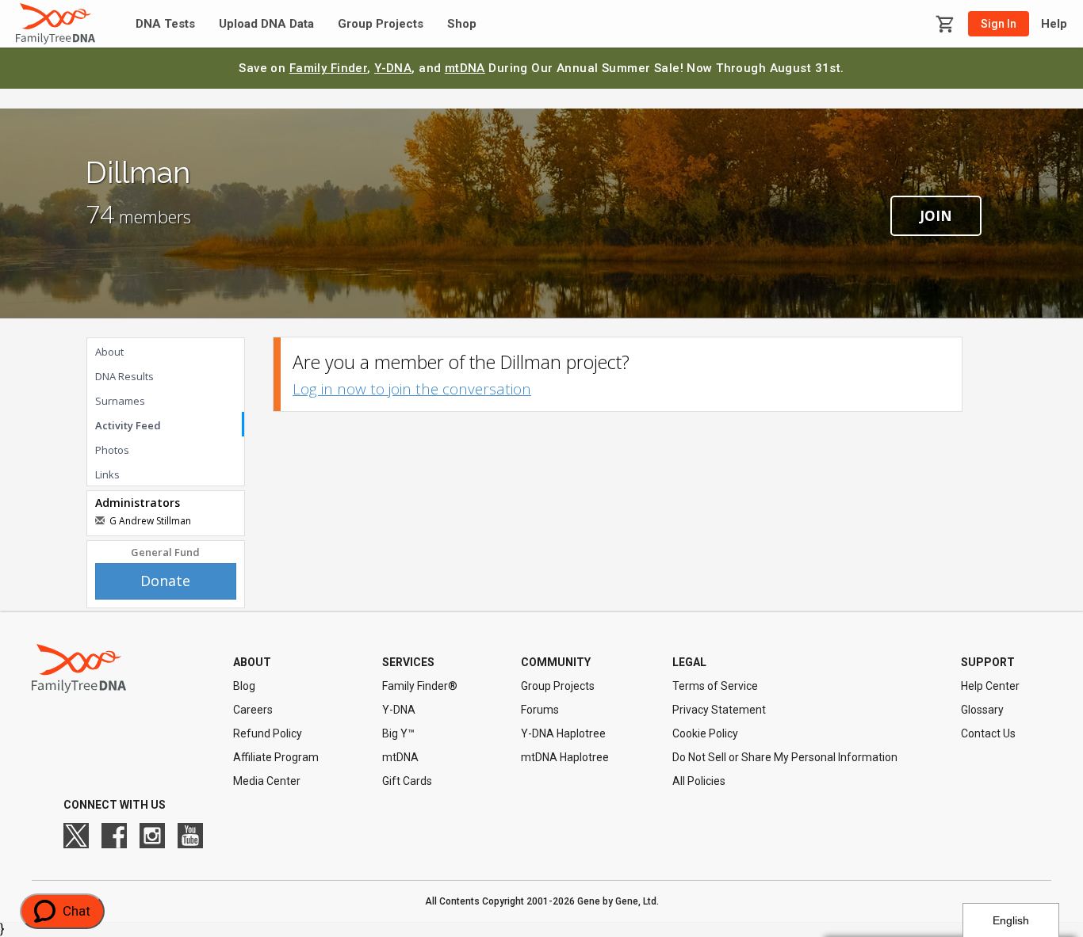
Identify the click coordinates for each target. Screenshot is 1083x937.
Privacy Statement (719, 709)
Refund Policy (267, 733)
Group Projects (380, 24)
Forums (540, 709)
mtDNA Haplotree (565, 757)
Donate (165, 580)
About (109, 352)
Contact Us (988, 733)
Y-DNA (392, 68)
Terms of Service (715, 685)
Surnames (120, 401)
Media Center (266, 781)
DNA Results (124, 376)
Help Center (990, 685)
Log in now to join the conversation (412, 389)
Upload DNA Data (266, 24)
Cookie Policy (705, 733)
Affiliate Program (276, 757)
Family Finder (328, 68)
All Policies (698, 781)
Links (107, 474)
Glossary (982, 709)
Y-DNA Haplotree (563, 733)
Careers (253, 709)
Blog (244, 685)
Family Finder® (419, 685)
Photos (112, 450)
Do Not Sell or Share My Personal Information (784, 757)
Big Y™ (398, 733)
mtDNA (465, 68)
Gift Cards (407, 781)
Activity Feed (128, 425)
